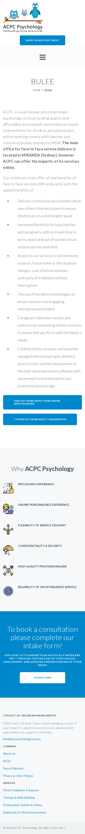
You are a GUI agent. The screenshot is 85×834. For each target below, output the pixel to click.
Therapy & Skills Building (19, 797)
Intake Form (42, 677)
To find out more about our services (40, 419)
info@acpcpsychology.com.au (22, 739)
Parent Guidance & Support (21, 790)
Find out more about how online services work (37, 402)
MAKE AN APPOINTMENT (42, 40)
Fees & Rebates (13, 768)
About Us (9, 753)
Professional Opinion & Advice (22, 805)
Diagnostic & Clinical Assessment (24, 812)
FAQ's (7, 761)
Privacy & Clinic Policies (18, 775)
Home (36, 90)
